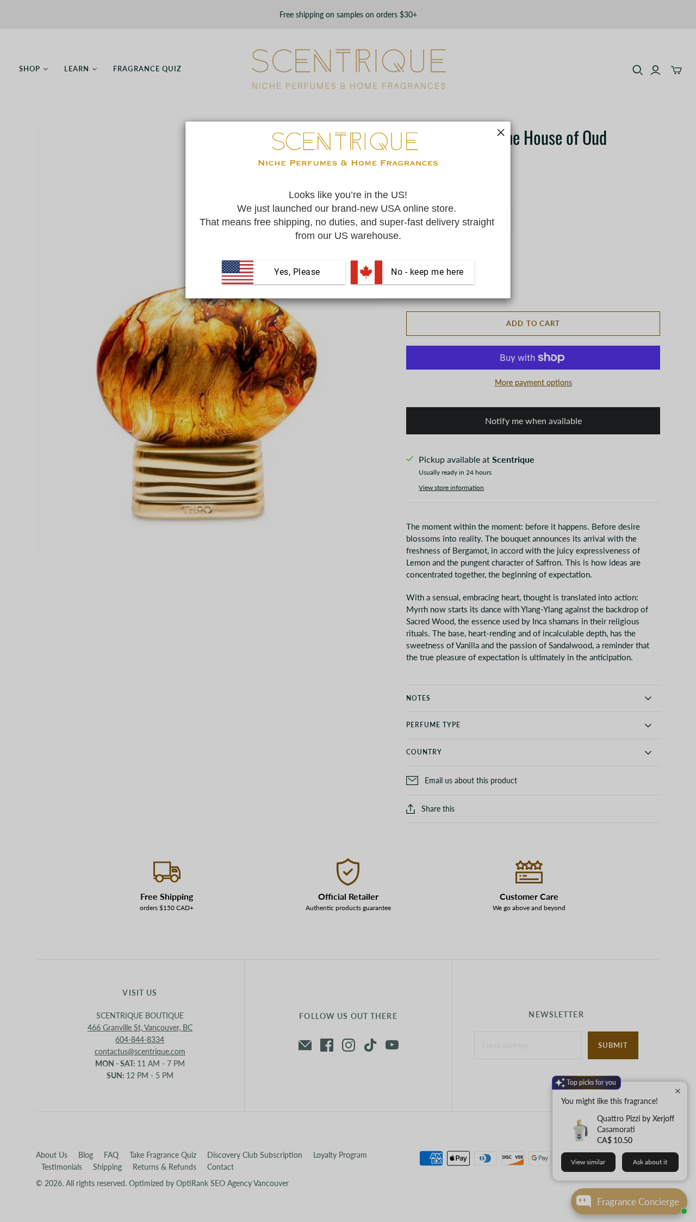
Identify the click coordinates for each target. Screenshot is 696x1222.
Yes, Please (297, 272)
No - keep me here (426, 272)
